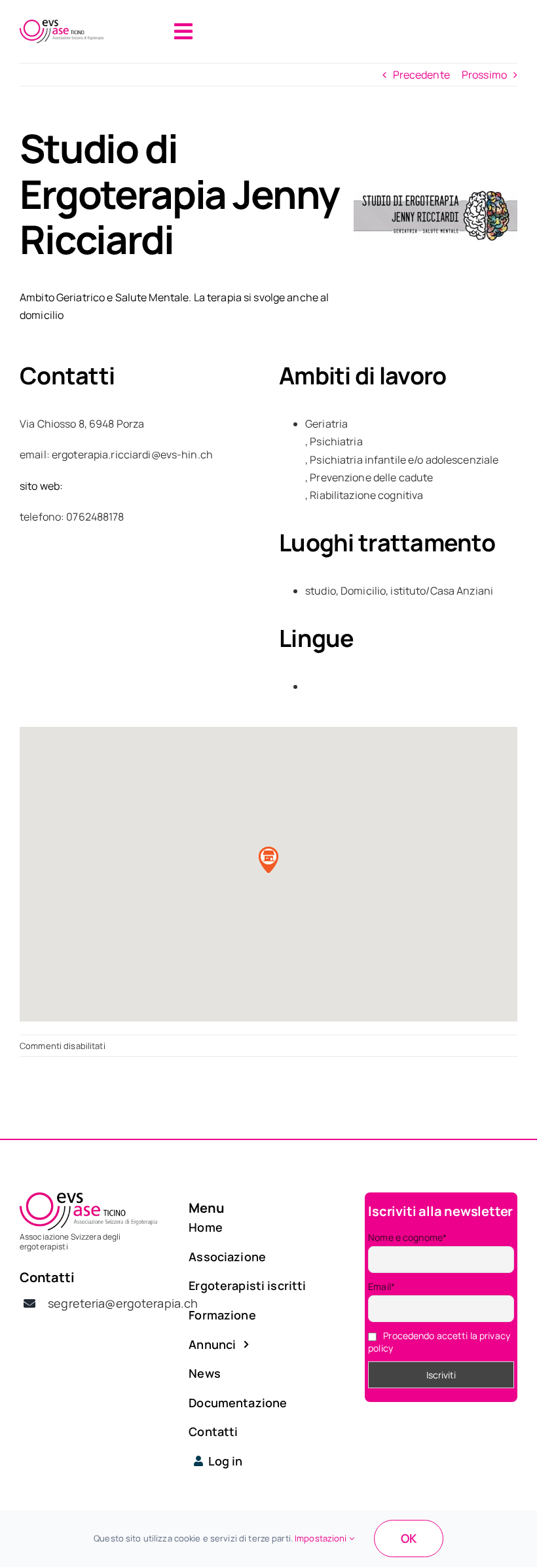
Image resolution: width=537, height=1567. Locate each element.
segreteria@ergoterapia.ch (123, 1303)
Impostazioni (322, 1538)
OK (409, 1538)
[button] (268, 859)
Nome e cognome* (407, 1237)
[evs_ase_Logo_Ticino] (61, 25)
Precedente (421, 74)
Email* (381, 1286)
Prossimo (484, 74)
